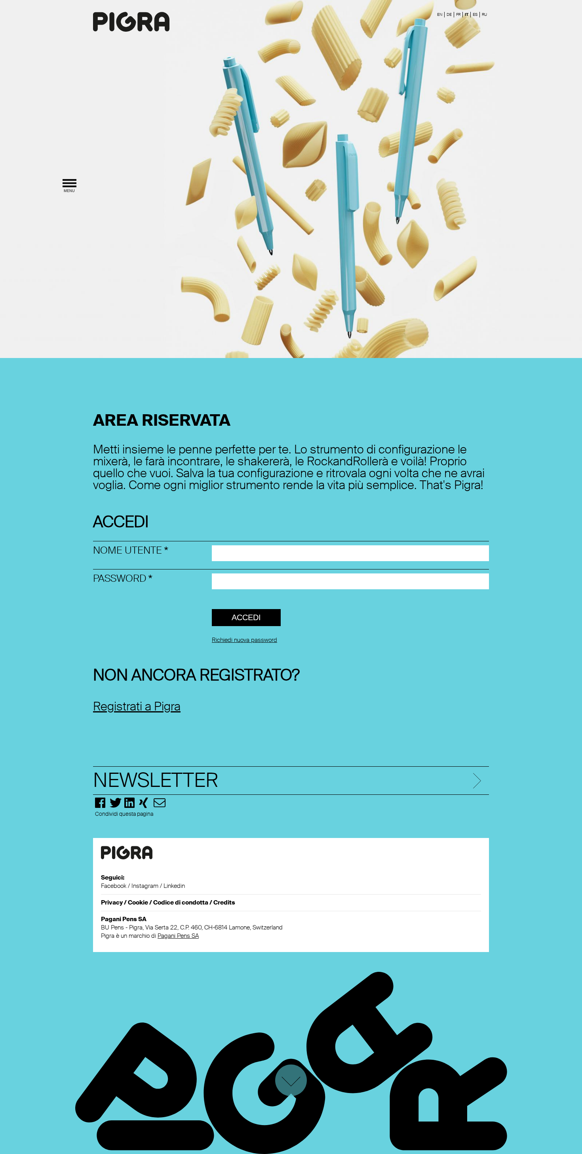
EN (439, 14)
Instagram (144, 886)
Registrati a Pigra (137, 706)
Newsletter (155, 780)
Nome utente (127, 550)
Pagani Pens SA (178, 936)
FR (458, 14)
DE (449, 14)
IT (466, 14)
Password (119, 578)
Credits (224, 902)
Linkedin (174, 886)
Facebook (113, 886)
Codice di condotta (180, 902)
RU (484, 14)
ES (475, 14)
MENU (69, 191)
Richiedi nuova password (244, 640)
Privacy (112, 902)
